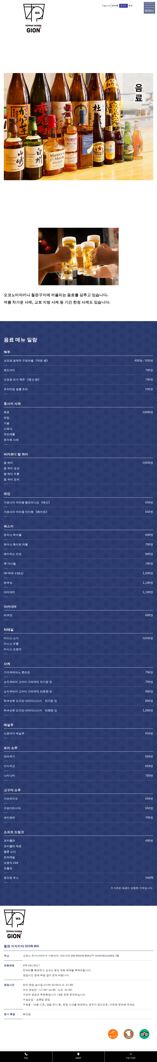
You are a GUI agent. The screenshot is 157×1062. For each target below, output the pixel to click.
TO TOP (131, 1058)
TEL (26, 1058)
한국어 (123, 5)
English (106, 5)
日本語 (115, 5)
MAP (78, 1058)
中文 (131, 5)
